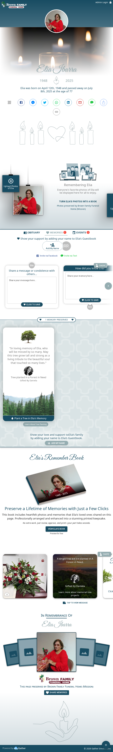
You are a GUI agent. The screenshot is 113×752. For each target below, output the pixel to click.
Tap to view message (77, 603)
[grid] (56, 192)
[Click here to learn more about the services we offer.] (56, 679)
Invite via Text (70, 256)
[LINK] (56, 111)
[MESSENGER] (32, 102)
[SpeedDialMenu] (106, 745)
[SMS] (91, 102)
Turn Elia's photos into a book (78, 201)
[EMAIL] (80, 102)
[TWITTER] (44, 102)
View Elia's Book (56, 529)
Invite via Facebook (48, 256)
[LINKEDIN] (68, 102)
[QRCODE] (9, 102)
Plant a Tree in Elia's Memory (30, 418)
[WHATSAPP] (56, 102)
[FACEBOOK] (21, 102)
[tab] (31, 232)
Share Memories (58, 692)
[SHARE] (103, 102)
